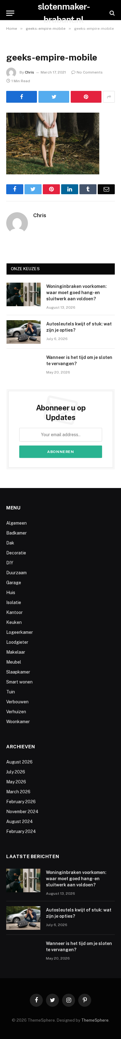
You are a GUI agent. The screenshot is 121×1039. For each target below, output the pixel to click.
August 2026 (19, 761)
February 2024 (21, 831)
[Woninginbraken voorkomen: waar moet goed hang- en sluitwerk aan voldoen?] (24, 294)
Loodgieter (17, 642)
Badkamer (16, 533)
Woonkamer (18, 721)
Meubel (13, 662)
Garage (13, 582)
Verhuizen (16, 711)
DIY (9, 562)
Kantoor (14, 612)
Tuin (10, 691)
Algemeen (16, 523)
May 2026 (16, 781)
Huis (10, 592)
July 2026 (15, 771)
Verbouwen (17, 701)
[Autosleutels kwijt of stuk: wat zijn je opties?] (24, 332)
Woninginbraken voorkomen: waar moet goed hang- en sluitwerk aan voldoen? (76, 292)
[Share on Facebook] (21, 97)
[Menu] (10, 13)
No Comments (90, 72)
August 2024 (19, 821)
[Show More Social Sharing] (109, 97)
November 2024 (22, 811)
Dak (10, 542)
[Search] (111, 13)
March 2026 (18, 791)
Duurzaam (16, 572)
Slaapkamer (18, 672)
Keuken (14, 622)
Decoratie (16, 552)
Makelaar (15, 652)
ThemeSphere (95, 1020)
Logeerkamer (19, 632)
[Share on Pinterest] (86, 97)
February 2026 (21, 801)
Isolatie (13, 602)
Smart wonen (19, 681)
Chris (29, 72)
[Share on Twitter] (53, 97)
